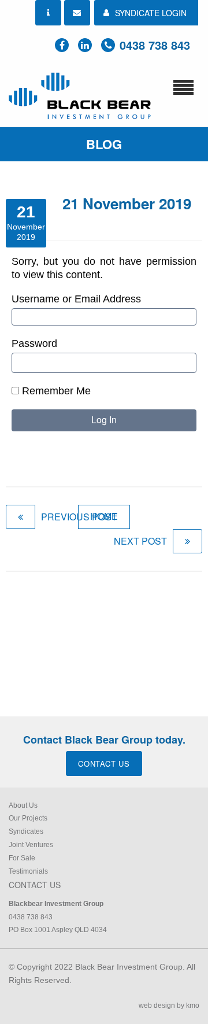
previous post (79, 516)
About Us (23, 805)
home (104, 517)
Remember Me (55, 391)
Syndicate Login (151, 13)
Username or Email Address (76, 299)
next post (140, 541)
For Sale (22, 858)
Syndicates (26, 831)
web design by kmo (169, 1005)
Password (34, 343)
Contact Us (104, 763)
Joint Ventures (31, 845)
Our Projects (28, 818)
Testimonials (28, 871)
